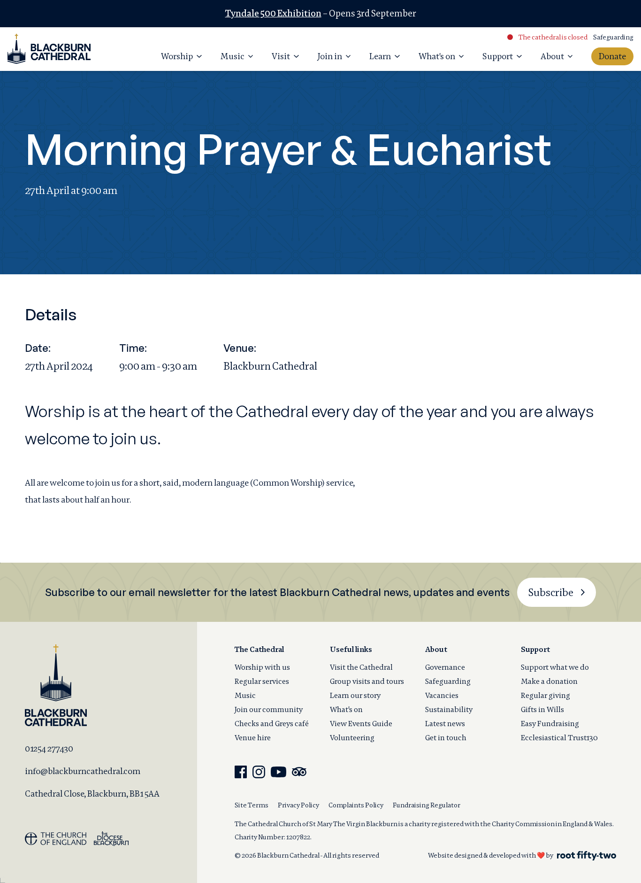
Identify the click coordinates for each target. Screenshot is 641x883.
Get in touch (445, 738)
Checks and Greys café (272, 723)
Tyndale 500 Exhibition (273, 13)
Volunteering (352, 738)
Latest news (445, 723)
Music (245, 695)
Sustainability (449, 709)
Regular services (262, 681)
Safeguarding (613, 37)
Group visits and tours (367, 681)
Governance (445, 667)
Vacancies (441, 695)
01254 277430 (49, 748)
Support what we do (555, 667)
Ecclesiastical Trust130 (559, 738)
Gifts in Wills (542, 709)
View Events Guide (361, 723)
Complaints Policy (355, 805)
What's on (346, 709)
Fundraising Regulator (426, 805)
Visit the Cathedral (361, 667)
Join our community (269, 709)
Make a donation (549, 681)
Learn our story (355, 695)
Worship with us (262, 667)
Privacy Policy (298, 805)
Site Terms (251, 805)
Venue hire (253, 738)
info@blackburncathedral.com (82, 771)
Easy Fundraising (550, 723)
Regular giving (545, 695)
